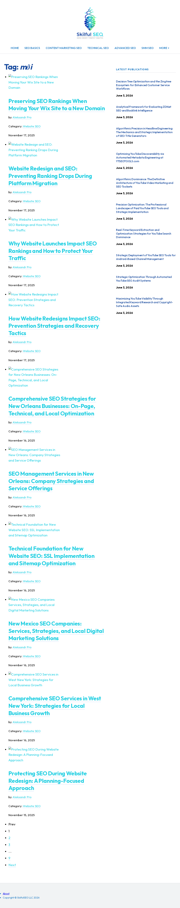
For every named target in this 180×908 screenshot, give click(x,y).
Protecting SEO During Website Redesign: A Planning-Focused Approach (47, 780)
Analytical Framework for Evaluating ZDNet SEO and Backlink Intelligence (143, 108)
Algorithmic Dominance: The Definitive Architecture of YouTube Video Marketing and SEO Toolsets (144, 182)
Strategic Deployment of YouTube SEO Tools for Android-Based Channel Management (146, 257)
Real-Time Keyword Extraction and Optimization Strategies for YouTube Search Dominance (143, 233)
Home (15, 48)
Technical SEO (98, 48)
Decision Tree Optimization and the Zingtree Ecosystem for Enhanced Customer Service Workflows (143, 85)
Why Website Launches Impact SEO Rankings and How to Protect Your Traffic (52, 251)
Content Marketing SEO (64, 48)
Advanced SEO (125, 48)
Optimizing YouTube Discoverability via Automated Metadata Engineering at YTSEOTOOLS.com (140, 157)
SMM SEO (148, 48)
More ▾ (164, 48)
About (6, 893)
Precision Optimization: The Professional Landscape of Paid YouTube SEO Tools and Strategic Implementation (142, 208)
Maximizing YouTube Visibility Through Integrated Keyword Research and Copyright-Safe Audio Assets (144, 302)
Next (12, 865)
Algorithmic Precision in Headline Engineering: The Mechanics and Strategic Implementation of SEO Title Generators (144, 132)
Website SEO (32, 126)
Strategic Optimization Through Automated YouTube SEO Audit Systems (144, 278)
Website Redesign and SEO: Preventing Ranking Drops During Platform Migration (50, 175)
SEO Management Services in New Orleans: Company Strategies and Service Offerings (51, 481)
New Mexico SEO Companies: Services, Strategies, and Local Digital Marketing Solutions (56, 631)
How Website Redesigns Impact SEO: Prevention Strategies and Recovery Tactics (54, 326)
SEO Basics (32, 48)
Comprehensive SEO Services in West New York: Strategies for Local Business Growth (54, 705)
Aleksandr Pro (21, 117)
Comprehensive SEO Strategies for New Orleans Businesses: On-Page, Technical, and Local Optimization (52, 406)
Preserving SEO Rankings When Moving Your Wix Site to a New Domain (56, 104)
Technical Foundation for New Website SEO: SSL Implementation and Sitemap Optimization (51, 556)
